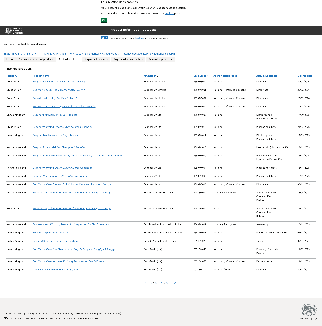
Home (9, 59)
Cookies (169, 13)
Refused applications (160, 59)
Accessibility (19, 313)
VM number (201, 75)
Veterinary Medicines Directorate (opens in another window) (92, 313)
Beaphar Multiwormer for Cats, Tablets (55, 114)
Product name (41, 75)
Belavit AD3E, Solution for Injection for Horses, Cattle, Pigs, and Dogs (72, 192)
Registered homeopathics (128, 59)
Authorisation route (225, 75)
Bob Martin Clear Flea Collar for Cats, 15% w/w (59, 90)
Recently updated (132, 53)
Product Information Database (133, 29)
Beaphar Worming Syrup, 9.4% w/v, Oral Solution (60, 176)
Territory (11, 75)
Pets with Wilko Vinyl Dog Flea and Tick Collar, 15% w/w (64, 106)
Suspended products (96, 59)
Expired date (304, 75)
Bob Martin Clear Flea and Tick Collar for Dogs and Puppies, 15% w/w (72, 184)
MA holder (150, 75)
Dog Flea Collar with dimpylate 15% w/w (55, 269)
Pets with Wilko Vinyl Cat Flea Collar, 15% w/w (58, 98)
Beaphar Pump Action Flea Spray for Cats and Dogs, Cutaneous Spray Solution (77, 155)
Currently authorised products (36, 59)
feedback (139, 38)
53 (171, 283)
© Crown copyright (309, 318)
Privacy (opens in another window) (44, 313)
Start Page (9, 44)
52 (167, 283)
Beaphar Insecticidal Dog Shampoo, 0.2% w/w (59, 147)
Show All (9, 53)
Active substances (266, 75)
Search (171, 53)
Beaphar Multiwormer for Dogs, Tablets (55, 135)
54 (175, 283)
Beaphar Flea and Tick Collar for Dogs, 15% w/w (60, 81)
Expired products (69, 59)
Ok (103, 20)
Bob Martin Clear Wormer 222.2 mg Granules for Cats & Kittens (68, 261)
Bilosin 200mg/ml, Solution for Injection (55, 241)
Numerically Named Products (104, 53)
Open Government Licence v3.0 (57, 318)
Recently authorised (154, 53)
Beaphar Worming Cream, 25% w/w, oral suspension (63, 127)
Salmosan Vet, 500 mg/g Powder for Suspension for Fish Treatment (71, 224)
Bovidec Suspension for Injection (51, 232)
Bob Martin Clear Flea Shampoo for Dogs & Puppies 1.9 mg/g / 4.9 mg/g (74, 249)
